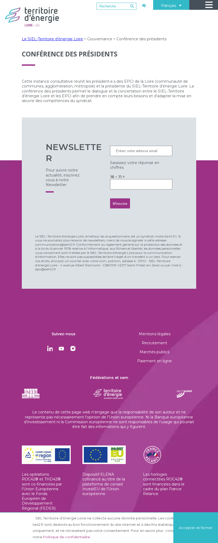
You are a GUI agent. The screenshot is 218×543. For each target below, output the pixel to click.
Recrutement (154, 343)
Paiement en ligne (154, 361)
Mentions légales (154, 334)
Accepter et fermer (196, 528)
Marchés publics (154, 352)
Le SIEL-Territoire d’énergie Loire (52, 39)
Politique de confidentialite (66, 537)
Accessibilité (144, 5)
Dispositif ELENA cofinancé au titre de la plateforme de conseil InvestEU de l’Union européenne (103, 484)
